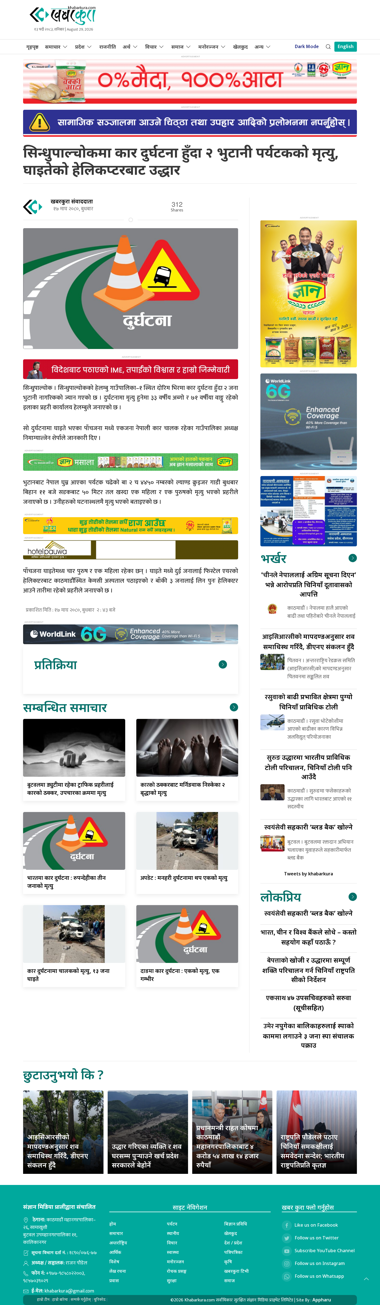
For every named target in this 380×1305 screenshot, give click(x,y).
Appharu (321, 1300)
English (346, 47)
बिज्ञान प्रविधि (235, 1224)
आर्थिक (115, 1252)
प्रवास (114, 1280)
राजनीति (107, 46)
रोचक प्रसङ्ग (177, 1271)
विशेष (114, 1262)
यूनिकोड (99, 1299)
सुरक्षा (172, 1280)
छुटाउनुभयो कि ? (63, 1074)
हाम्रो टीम (43, 1299)
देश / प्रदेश (233, 1243)
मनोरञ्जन (208, 46)
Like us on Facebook (316, 1225)
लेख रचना (117, 1271)
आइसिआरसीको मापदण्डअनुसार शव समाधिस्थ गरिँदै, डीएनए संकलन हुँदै (57, 1150)
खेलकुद (240, 46)
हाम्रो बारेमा (60, 1299)
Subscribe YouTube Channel (325, 1250)
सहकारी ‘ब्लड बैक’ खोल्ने (308, 826)
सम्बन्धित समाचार (65, 707)
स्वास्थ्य (173, 1252)
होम (112, 1224)
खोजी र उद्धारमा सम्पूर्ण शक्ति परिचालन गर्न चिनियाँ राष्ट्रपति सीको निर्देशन (308, 969)
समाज (177, 46)
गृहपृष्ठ (32, 46)
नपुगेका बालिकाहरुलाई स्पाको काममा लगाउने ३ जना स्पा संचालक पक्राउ (308, 1035)
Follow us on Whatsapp (319, 1276)
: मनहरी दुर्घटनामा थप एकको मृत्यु (184, 877)
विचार (151, 46)
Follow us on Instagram (320, 1263)
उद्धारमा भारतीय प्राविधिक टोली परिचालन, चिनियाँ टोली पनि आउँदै (308, 767)
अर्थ (126, 46)
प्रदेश (80, 46)
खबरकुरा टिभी (236, 1271)
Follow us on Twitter (317, 1238)
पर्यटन (172, 1224)
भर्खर (273, 558)
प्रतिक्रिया (55, 664)
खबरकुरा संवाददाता (72, 201)
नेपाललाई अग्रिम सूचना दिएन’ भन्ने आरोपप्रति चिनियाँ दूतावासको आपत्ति (308, 584)
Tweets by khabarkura (308, 874)
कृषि (228, 1262)
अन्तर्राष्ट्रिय (118, 1243)
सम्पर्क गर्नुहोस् (81, 1299)
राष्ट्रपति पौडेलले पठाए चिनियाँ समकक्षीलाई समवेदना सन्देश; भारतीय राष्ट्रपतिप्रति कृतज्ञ (312, 1150)
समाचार (52, 46)
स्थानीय (173, 1233)
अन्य (259, 46)
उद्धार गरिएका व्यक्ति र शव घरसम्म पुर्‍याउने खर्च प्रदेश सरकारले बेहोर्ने (147, 1155)
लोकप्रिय (280, 896)
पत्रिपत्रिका (233, 1252)
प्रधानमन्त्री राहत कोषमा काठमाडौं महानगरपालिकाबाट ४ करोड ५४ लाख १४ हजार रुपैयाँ (227, 1146)
